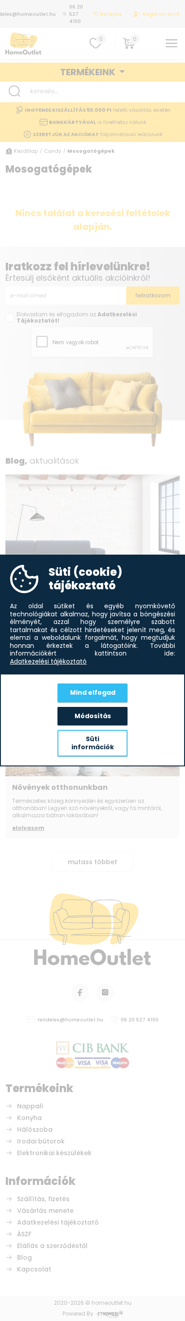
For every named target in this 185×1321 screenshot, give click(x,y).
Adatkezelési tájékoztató (48, 662)
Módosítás (93, 715)
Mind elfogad (92, 692)
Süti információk (92, 743)
